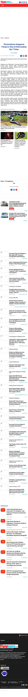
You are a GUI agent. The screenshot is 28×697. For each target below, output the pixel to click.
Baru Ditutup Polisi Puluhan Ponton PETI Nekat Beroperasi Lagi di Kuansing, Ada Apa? (16, 544)
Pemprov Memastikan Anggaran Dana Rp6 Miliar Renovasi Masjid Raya (16, 330)
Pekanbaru (24, 358)
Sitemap (25, 685)
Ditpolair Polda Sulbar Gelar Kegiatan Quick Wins (17, 365)
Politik (25, 577)
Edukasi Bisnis (23, 436)
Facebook (21, 685)
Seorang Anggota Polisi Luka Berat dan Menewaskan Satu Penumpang (17, 321)
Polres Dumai (23, 475)
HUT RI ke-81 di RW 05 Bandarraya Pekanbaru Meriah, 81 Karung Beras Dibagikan (16, 553)
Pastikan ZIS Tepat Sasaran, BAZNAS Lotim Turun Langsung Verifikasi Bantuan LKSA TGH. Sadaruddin (18, 215)
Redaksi (2, 659)
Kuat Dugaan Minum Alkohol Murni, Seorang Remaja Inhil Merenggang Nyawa (17, 390)
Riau (26, 517)
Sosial (25, 220)
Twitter (23, 685)
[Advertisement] (14, 22)
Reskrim (25, 567)
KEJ (8, 682)
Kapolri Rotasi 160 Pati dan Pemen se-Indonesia (16, 410)
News (25, 210)
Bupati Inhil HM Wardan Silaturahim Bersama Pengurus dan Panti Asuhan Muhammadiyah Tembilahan (18, 378)
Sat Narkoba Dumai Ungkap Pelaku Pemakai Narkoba (16, 473)
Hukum (25, 274)
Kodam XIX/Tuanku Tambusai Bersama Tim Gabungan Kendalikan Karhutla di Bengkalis (17, 533)
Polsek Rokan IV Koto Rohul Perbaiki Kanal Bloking (17, 417)
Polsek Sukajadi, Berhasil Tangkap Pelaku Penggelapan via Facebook (17, 271)
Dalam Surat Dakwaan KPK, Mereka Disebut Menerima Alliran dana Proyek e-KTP (16, 491)
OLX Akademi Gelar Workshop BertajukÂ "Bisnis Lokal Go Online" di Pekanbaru (17, 433)
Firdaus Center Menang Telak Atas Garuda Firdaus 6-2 (17, 466)
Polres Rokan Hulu (21, 420)
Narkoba (24, 527)
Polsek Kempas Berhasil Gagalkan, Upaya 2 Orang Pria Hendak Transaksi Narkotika (17, 302)
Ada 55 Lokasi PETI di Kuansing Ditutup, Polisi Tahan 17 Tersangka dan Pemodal (16, 563)
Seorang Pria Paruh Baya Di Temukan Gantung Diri (17, 425)
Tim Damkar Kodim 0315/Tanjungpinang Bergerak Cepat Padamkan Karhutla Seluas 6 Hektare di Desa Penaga (17, 204)
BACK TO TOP (24, 635)
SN (3, 5)
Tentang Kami (3, 681)
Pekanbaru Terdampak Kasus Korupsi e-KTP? (17, 480)
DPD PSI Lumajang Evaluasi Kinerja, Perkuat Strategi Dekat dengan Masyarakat (16, 572)
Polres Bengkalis (22, 457)
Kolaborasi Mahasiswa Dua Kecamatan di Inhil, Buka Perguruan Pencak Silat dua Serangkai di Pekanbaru (17, 355)
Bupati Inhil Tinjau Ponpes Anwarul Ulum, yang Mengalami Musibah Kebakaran (18, 402)
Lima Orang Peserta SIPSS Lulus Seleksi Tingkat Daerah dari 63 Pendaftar (17, 280)
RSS (26, 685)
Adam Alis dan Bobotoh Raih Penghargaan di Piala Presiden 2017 (18, 312)
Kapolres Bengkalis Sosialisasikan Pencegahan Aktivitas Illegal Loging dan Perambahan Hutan (17, 454)
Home (2, 38)
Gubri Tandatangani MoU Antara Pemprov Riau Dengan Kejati (18, 263)
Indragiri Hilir (23, 294)
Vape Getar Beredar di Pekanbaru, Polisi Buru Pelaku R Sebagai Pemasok (16, 523)
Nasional (7, 38)
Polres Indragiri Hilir (21, 306)
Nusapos (4, 682)
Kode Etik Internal (14, 682)
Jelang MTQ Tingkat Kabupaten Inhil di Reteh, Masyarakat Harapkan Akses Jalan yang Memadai (18, 342)
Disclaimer (21, 681)
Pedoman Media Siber (12, 681)
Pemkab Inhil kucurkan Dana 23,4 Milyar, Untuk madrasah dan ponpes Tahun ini (18, 291)
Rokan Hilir (24, 324)
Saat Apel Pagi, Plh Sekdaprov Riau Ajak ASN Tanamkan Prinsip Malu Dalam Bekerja (17, 255)
